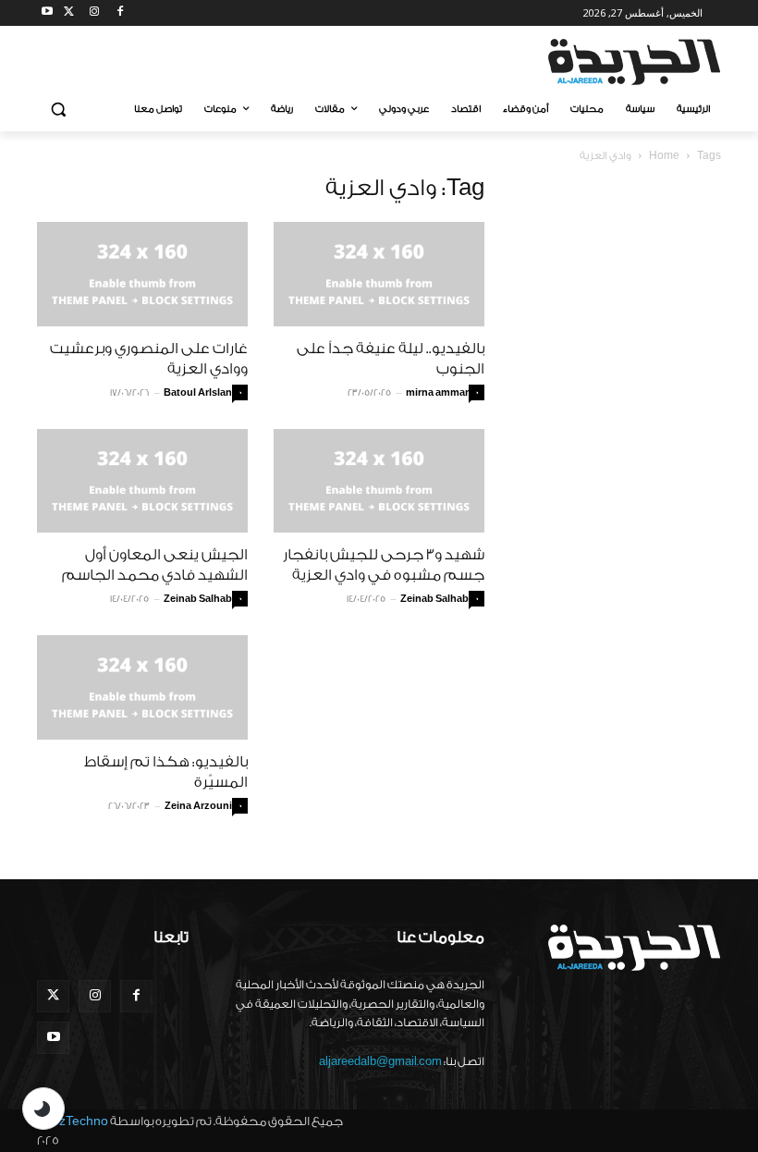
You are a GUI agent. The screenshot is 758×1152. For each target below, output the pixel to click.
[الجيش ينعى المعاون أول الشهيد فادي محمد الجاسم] (142, 481)
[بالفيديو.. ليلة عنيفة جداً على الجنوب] (379, 274)
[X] (68, 13)
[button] (58, 109)
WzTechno (77, 1121)
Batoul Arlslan (198, 392)
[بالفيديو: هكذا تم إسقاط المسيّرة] (142, 687)
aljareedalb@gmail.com (380, 1061)
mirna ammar (437, 392)
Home (664, 156)
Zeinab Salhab (198, 599)
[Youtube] (47, 13)
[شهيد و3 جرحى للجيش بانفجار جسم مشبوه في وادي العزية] (379, 481)
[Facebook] (119, 13)
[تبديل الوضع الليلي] (43, 1108)
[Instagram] (94, 13)
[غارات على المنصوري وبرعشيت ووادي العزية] (142, 274)
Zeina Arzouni (198, 806)
